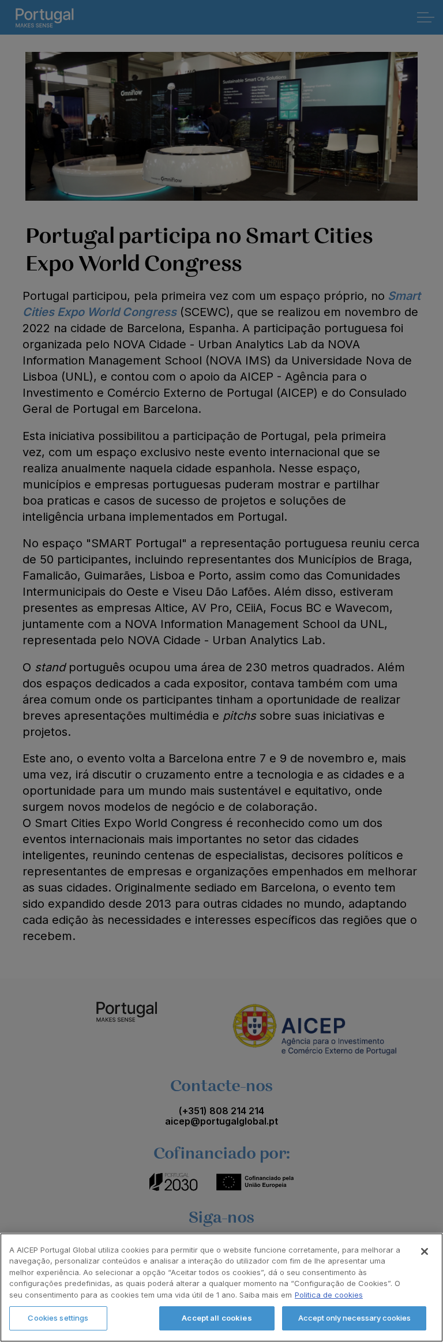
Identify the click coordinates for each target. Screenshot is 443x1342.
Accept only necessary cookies (354, 1317)
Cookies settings (58, 1317)
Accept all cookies (216, 1317)
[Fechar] (424, 1251)
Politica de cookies (329, 1294)
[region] (221, 1287)
